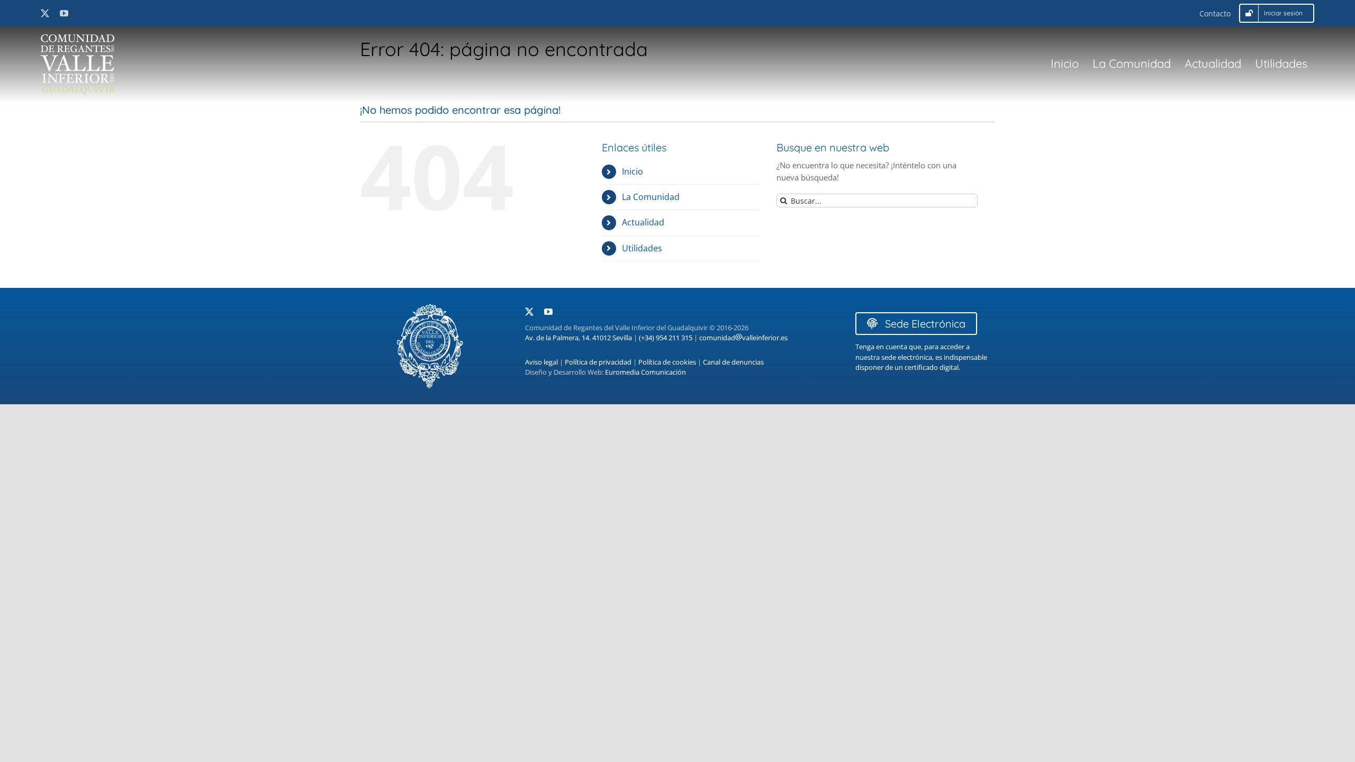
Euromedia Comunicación (645, 372)
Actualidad (643, 222)
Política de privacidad (598, 362)
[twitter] (45, 13)
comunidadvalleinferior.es (743, 337)
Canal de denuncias (733, 362)
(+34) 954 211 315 (665, 337)
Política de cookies (667, 362)
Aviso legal (541, 362)
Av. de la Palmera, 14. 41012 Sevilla (578, 337)
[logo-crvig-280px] (78, 38)
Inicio (632, 171)
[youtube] (64, 13)
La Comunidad (651, 197)
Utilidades (642, 248)
